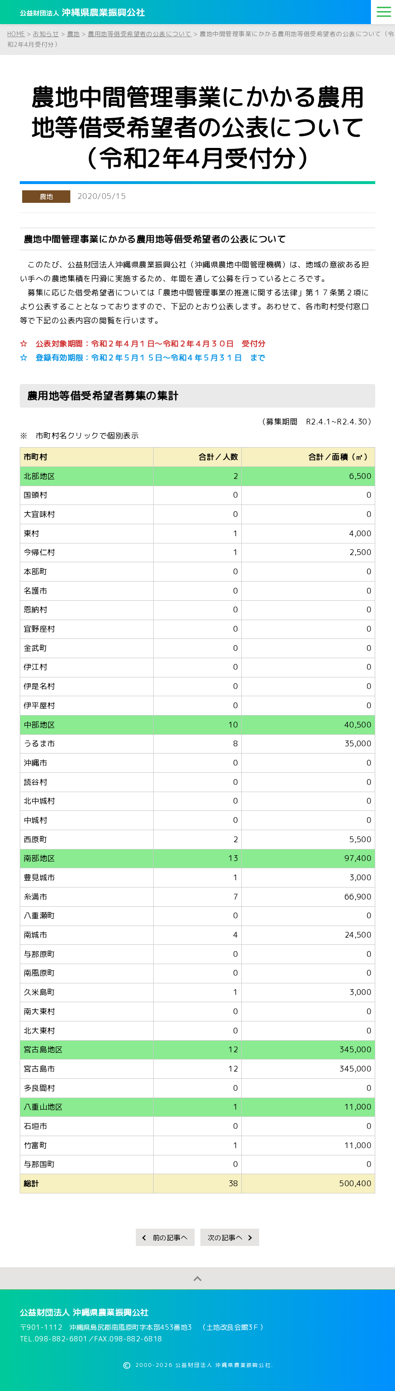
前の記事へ (170, 1238)
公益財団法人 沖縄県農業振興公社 (84, 1312)
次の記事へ (225, 1238)
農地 (46, 196)
